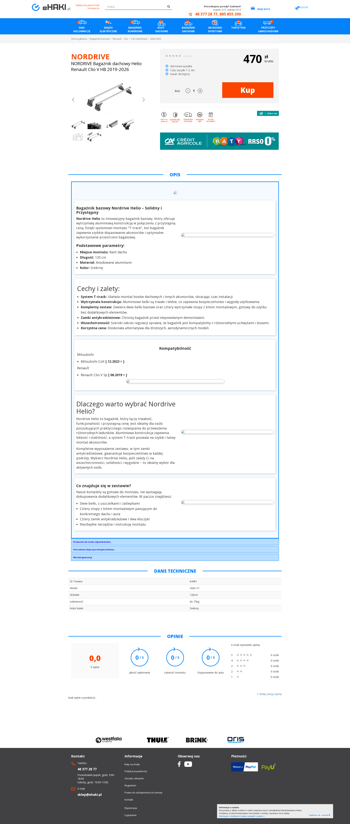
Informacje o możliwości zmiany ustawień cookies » (242, 816)
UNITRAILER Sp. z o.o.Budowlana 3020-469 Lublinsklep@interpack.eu (92, 542)
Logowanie (131, 815)
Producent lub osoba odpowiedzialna (92, 541)
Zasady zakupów (134, 778)
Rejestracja (131, 808)
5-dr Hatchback (139, 38)
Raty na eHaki (132, 764)
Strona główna (79, 38)
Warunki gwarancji (82, 557)
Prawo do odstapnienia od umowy (143, 792)
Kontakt (129, 799)
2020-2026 (155, 38)
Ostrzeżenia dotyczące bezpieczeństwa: (93, 549)
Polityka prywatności (136, 771)
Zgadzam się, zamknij (319, 815)
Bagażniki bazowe (100, 38)
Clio (126, 38)
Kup (247, 90)
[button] (73, 100)
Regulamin (130, 785)
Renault (117, 38)
